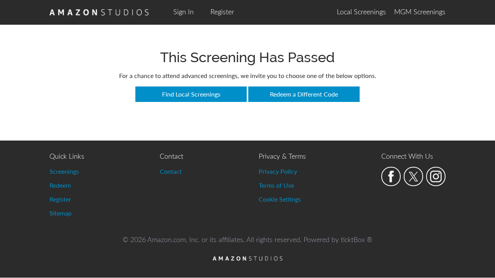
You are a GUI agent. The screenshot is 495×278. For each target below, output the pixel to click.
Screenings (64, 171)
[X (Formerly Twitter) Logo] (413, 176)
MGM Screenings (420, 12)
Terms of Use (276, 185)
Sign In (183, 12)
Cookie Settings (280, 199)
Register (222, 12)
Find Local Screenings (191, 94)
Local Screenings (361, 12)
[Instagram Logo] (436, 176)
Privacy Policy (278, 171)
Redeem (60, 185)
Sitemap (61, 213)
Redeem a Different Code (304, 94)
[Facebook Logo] (391, 176)
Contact (171, 171)
